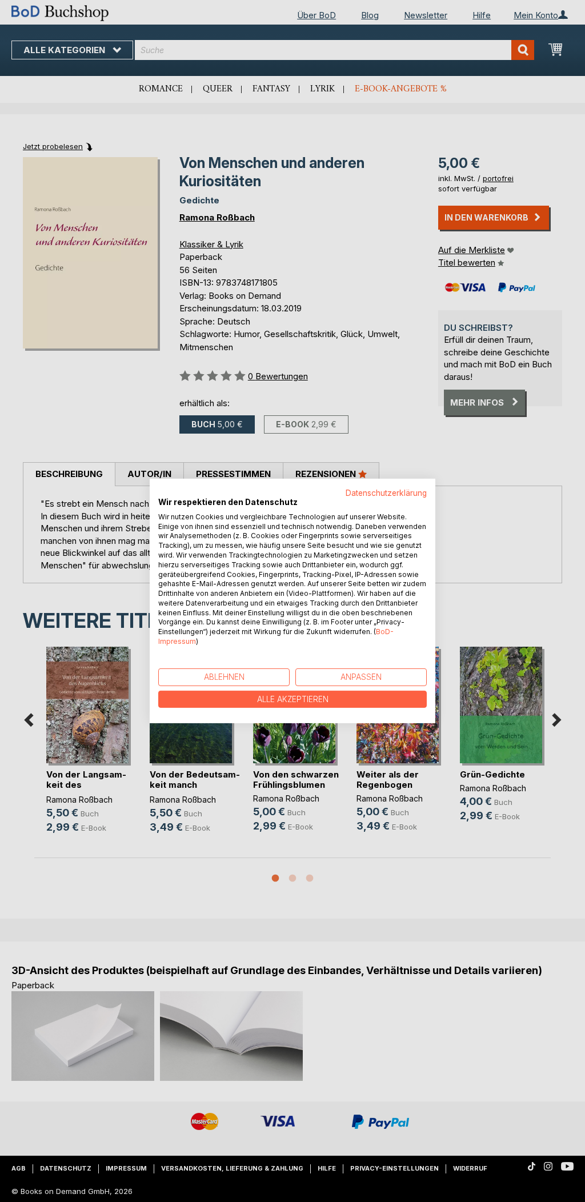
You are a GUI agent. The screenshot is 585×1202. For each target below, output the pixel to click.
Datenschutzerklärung (386, 493)
